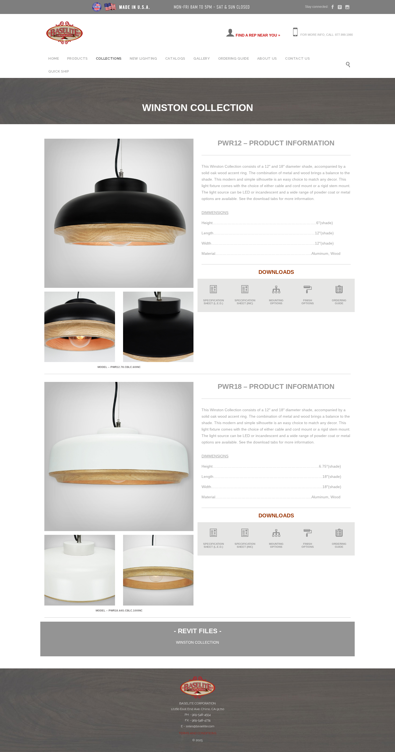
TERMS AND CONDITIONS (197, 733)
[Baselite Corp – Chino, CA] (64, 32)
